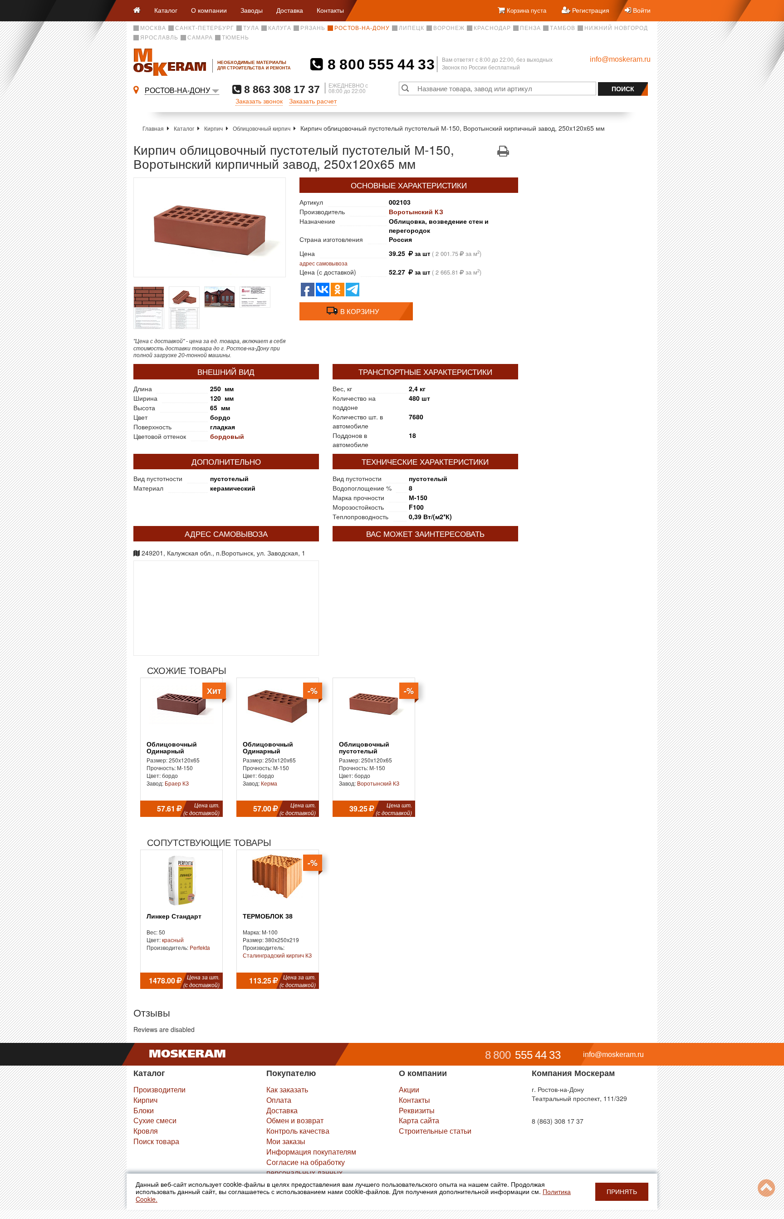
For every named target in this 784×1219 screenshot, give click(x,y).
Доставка (289, 10)
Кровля (145, 1131)
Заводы (251, 10)
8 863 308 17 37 (280, 89)
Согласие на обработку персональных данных (305, 1167)
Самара (200, 37)
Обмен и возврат (294, 1120)
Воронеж (449, 28)
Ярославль (159, 37)
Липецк (411, 28)
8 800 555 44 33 (379, 64)
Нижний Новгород (616, 28)
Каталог (165, 10)
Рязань (312, 28)
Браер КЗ (177, 783)
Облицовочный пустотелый (364, 748)
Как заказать (287, 1089)
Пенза (530, 28)
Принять (622, 1191)
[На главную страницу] (140, 10)
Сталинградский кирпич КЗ (277, 955)
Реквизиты (417, 1110)
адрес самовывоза (323, 263)
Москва (153, 28)
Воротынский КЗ (416, 211)
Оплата (278, 1100)
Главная (153, 128)
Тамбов (562, 28)
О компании (209, 10)
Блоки (143, 1110)
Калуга (279, 28)
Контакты (330, 10)
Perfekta (200, 947)
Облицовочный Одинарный (172, 748)
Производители (159, 1089)
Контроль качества (297, 1131)
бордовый (227, 436)
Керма (269, 783)
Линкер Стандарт (174, 916)
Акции (409, 1089)
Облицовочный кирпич (261, 128)
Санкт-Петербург (204, 28)
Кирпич (213, 128)
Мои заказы (285, 1141)
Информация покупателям (311, 1151)
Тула (251, 28)
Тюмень (235, 37)
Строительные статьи (435, 1131)
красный (173, 940)
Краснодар (492, 28)
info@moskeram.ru (620, 59)
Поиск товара (156, 1141)
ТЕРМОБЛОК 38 (268, 916)
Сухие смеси (154, 1120)
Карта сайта (419, 1120)
